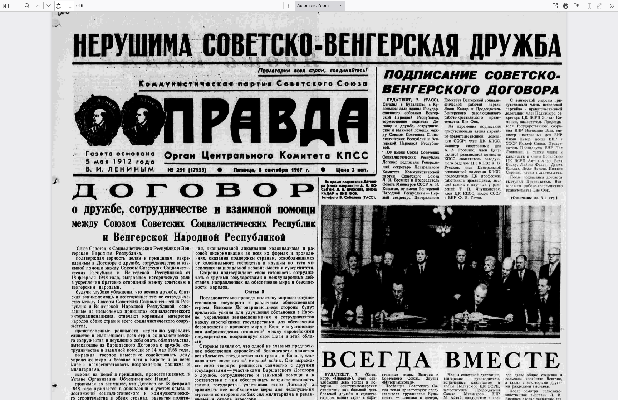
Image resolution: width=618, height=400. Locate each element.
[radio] (589, 6)
